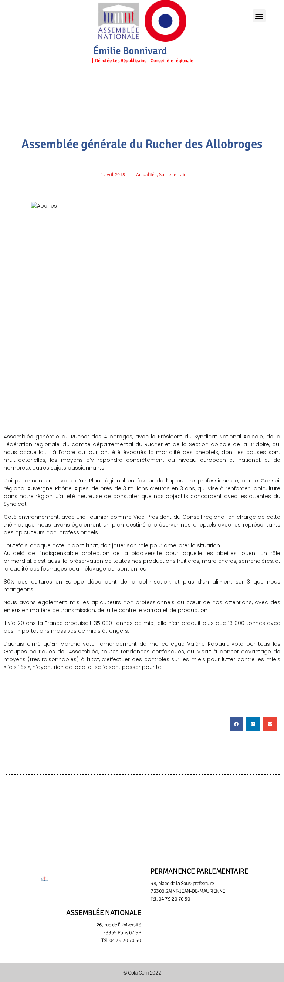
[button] (259, 15)
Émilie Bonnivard (130, 51)
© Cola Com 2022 (142, 973)
